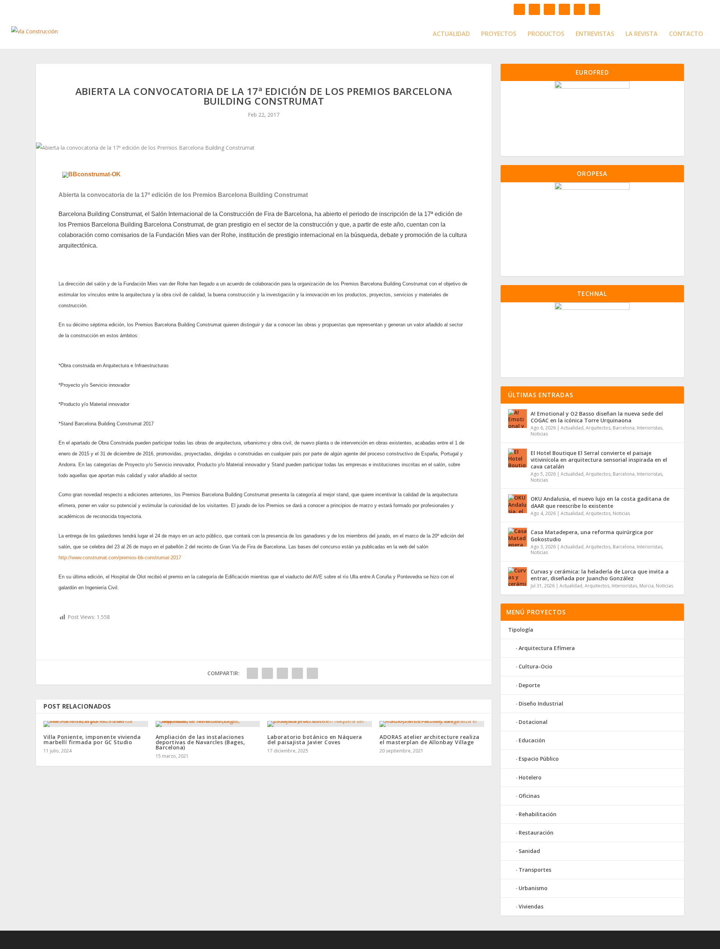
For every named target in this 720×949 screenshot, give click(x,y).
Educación (532, 740)
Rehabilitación (537, 814)
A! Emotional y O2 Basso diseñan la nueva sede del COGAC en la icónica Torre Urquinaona (597, 417)
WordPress (248, 940)
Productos (546, 34)
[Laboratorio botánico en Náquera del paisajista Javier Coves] (319, 724)
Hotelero (530, 777)
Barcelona (623, 428)
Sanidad (529, 850)
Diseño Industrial (541, 703)
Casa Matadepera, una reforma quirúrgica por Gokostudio (592, 535)
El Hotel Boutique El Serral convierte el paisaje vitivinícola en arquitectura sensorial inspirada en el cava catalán (599, 459)
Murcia (646, 586)
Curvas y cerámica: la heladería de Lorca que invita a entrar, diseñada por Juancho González (600, 575)
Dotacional (533, 721)
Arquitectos (598, 428)
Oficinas (529, 795)
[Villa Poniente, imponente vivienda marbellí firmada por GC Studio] (96, 724)
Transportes (535, 869)
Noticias (539, 434)
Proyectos (498, 34)
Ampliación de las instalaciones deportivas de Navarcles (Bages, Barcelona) (200, 742)
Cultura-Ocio (535, 666)
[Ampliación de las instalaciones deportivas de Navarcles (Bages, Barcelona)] (208, 724)
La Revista (642, 34)
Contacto (686, 34)
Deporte (529, 685)
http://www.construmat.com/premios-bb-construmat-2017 (119, 557)
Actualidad (451, 34)
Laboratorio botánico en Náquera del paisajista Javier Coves (314, 739)
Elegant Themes (174, 940)
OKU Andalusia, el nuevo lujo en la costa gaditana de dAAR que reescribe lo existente (600, 502)
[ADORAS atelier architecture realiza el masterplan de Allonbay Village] (432, 724)
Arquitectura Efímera (547, 648)
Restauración (536, 832)
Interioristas (649, 428)
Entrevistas (595, 34)
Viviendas (531, 906)
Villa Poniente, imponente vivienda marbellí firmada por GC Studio (92, 739)
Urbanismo (533, 888)
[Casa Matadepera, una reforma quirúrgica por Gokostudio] (517, 537)
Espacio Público (539, 758)
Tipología (520, 629)
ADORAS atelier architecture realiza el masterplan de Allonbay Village (430, 739)
